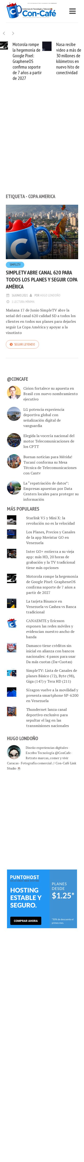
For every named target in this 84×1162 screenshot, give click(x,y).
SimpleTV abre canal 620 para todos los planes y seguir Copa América (41, 279)
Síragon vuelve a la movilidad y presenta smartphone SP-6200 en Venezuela (52, 695)
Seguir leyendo (24, 344)
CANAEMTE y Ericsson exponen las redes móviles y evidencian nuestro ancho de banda (50, 628)
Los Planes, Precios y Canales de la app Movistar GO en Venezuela (50, 537)
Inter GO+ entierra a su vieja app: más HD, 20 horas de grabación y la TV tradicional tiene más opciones (50, 559)
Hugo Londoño (50, 295)
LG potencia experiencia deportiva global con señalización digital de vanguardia (43, 417)
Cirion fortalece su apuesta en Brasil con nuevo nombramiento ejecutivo (50, 394)
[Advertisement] (42, 145)
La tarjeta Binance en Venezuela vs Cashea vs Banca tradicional (51, 607)
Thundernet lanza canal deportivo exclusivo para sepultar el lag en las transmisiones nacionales (47, 717)
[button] (13, 33)
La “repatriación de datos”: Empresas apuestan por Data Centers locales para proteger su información (51, 491)
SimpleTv (15, 265)
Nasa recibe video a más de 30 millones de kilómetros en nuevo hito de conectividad (68, 58)
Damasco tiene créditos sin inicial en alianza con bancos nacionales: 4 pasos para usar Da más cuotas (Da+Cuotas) (51, 653)
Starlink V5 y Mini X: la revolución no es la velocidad (50, 520)
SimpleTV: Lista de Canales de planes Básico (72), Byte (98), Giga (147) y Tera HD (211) (51, 676)
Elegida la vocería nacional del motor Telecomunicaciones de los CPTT (48, 441)
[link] (42, 898)
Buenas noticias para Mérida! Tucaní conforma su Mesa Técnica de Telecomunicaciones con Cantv (50, 465)
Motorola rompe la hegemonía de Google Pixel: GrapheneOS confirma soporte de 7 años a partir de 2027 (27, 61)
